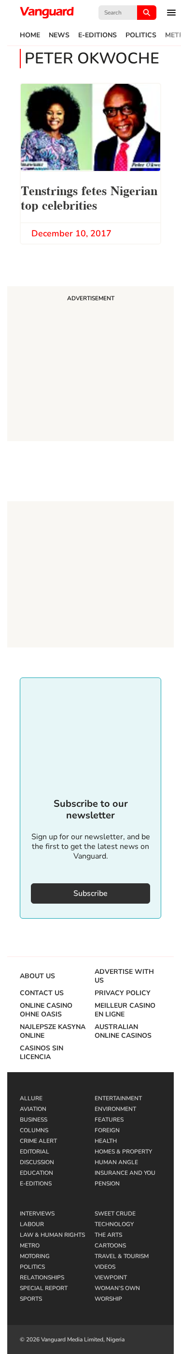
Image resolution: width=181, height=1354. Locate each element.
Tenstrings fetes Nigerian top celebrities (89, 196)
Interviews (37, 1213)
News (59, 35)
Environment (115, 1109)
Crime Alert (38, 1141)
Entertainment (118, 1098)
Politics (140, 35)
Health (106, 1141)
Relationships (42, 1277)
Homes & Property (123, 1151)
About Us (37, 976)
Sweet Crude (115, 1213)
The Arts (108, 1235)
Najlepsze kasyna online (52, 1031)
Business (33, 1119)
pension (107, 1183)
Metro (30, 1245)
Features (109, 1119)
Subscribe (90, 893)
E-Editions (97, 35)
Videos (105, 1267)
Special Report (44, 1288)
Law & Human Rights (52, 1235)
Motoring (35, 1256)
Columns (34, 1130)
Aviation (33, 1109)
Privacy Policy (123, 993)
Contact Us (42, 993)
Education (36, 1173)
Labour (32, 1224)
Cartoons (110, 1245)
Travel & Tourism (122, 1256)
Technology (114, 1224)
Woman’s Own (117, 1288)
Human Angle (116, 1162)
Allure (31, 1098)
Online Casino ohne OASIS (46, 1010)
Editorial (34, 1151)
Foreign (107, 1130)
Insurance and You (125, 1173)
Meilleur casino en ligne (125, 1010)
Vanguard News (47, 12)
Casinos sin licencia (41, 1053)
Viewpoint (111, 1277)
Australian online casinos (123, 1031)
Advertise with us (124, 976)
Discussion (37, 1162)
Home (30, 35)
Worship (108, 1299)
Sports (31, 1299)
